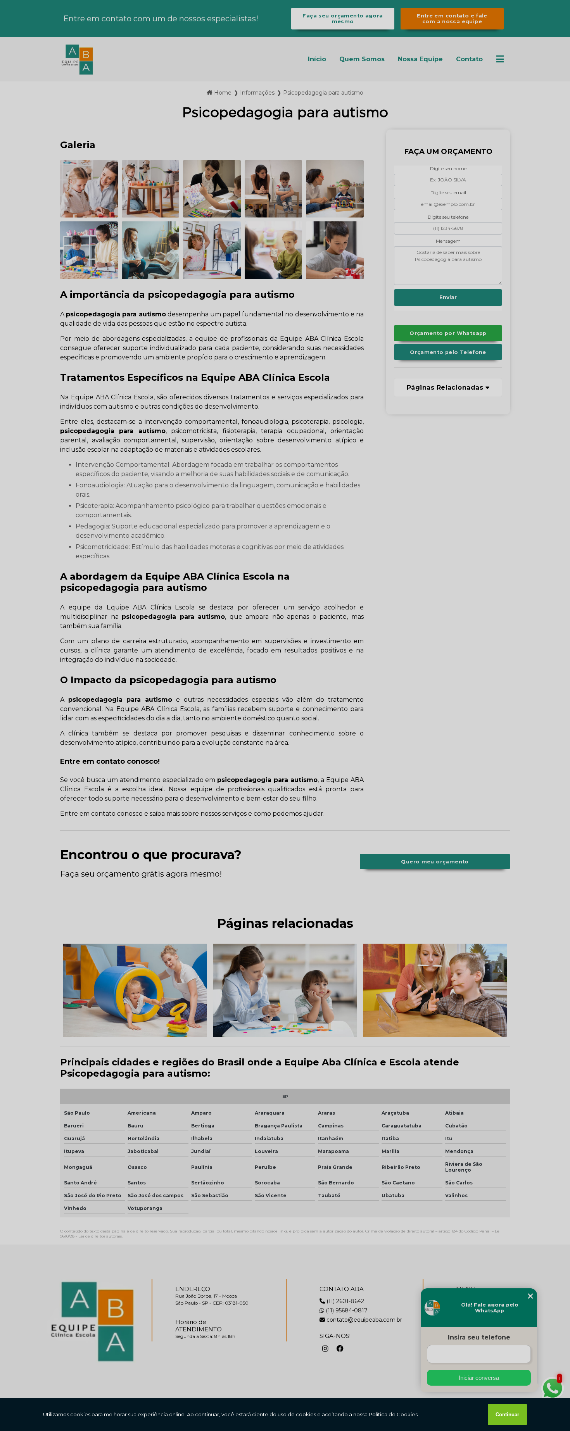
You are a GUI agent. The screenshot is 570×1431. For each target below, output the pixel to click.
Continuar (507, 1414)
